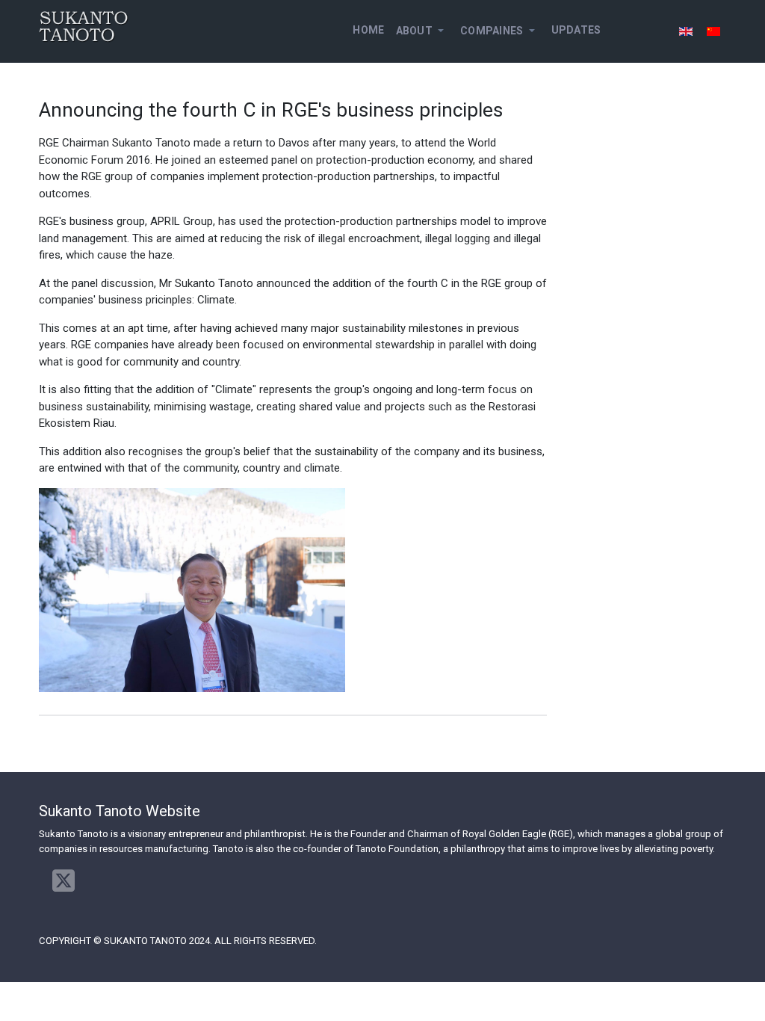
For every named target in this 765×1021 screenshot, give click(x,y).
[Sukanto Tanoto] (83, 26)
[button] (422, 31)
